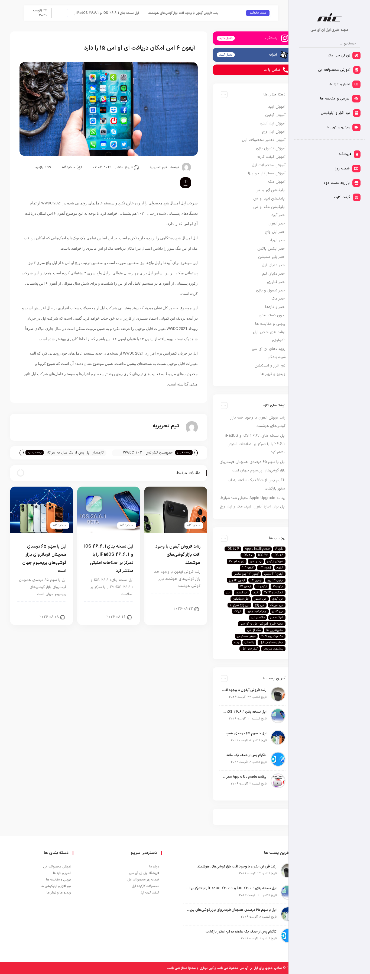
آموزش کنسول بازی (270, 148)
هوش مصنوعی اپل (271, 642)
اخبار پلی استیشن (271, 257)
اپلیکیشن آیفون (257, 611)
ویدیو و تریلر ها (273, 374)
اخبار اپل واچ (275, 232)
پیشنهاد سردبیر (273, 648)
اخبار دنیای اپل (273, 265)
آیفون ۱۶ (262, 586)
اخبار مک (278, 298)
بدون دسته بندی (272, 315)
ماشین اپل (258, 617)
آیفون (280, 567)
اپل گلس (277, 611)
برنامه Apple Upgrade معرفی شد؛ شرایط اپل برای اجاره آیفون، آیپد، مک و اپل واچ (244, 777)
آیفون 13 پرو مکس (246, 573)
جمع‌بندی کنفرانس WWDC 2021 (148, 452)
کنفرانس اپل (250, 648)
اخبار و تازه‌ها (275, 307)
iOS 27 (247, 555)
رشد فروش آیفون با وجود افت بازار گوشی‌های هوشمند (197, 13)
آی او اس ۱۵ (236, 561)
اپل (228, 592)
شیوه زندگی (276, 357)
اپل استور (260, 598)
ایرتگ (237, 611)
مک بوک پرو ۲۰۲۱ (272, 636)
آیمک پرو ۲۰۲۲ (273, 592)
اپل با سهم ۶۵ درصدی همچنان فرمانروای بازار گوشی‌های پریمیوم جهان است (244, 733)
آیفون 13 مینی (273, 573)
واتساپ (249, 642)
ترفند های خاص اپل (269, 332)
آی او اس (256, 561)
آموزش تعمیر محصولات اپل (263, 140)
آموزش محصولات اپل (268, 165)
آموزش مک (276, 182)
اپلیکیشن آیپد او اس (269, 198)
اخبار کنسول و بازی (270, 290)
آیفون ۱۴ (256, 580)
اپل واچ (259, 605)
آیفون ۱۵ (278, 586)
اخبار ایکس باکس (271, 249)
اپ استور (242, 592)
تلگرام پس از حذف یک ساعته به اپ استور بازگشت (244, 755)
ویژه (236, 642)
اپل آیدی (277, 598)
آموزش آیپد (276, 107)
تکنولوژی (278, 340)
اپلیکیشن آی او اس (270, 190)
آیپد (255, 592)
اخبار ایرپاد (277, 240)
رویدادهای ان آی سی (268, 349)
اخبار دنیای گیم (273, 274)
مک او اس (254, 630)
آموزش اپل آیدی (272, 123)
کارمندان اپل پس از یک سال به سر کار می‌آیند (75, 453)
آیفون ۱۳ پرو (275, 580)
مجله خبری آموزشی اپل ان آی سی (261, 623)
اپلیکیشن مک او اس (269, 207)
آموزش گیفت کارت (271, 157)
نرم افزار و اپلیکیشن (270, 365)
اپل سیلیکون (241, 598)
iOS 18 (278, 555)
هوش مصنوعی (246, 636)
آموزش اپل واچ (273, 131)
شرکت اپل (276, 617)
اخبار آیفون (188, 599)
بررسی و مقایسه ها (270, 324)
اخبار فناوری (276, 282)
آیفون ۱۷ (245, 586)
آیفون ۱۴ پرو (237, 580)
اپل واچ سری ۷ (239, 605)
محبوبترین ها (274, 630)
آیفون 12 (265, 567)
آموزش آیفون (275, 115)
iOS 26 (263, 555)
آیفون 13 (248, 567)
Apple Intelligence (257, 549)
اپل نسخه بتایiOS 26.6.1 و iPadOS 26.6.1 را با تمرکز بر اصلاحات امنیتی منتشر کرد (95, 13)
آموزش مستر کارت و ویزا (266, 173)
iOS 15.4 (233, 549)
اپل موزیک (276, 605)
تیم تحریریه (158, 167)
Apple (279, 549)
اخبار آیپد (278, 215)
